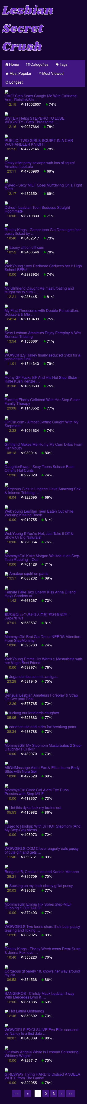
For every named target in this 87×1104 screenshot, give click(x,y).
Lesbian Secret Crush (27, 29)
